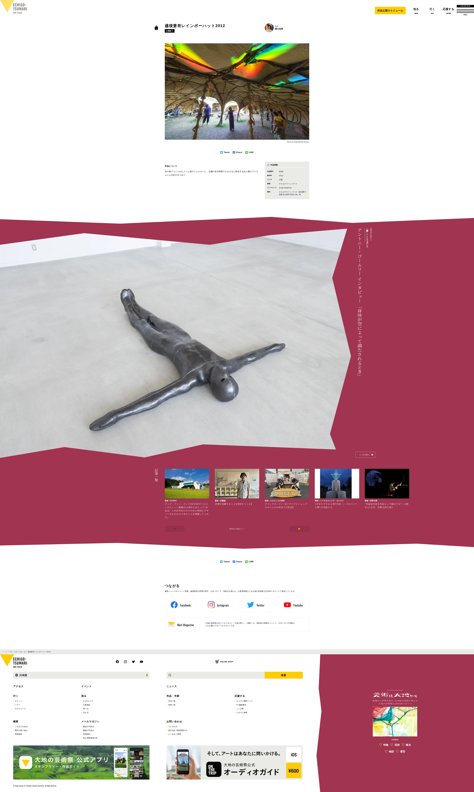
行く (15, 696)
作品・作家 (156, 23)
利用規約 (86, 734)
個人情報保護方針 (90, 738)
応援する (240, 696)
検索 (283, 675)
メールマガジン (90, 721)
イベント (86, 686)
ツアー (17, 705)
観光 (408, 744)
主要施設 (86, 705)
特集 (386, 744)
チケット (18, 701)
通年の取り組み (21, 730)
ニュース (172, 686)
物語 (391, 751)
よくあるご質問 (174, 734)
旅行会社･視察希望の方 (178, 730)
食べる (86, 709)
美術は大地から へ (237, 528)
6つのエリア (88, 701)
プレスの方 (172, 727)
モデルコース (20, 709)
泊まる (86, 712)
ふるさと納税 (241, 712)
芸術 (397, 744)
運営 (402, 751)
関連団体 (18, 734)
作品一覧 (23, 652)
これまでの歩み (21, 727)
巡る (84, 696)
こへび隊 (240, 709)
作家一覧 (172, 705)
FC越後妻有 (241, 705)
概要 (15, 721)
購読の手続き (88, 727)
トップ (4, 652)
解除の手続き (88, 730)
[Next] (299, 529)
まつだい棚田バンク (244, 701)
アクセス (18, 686)
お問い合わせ (174, 721)
